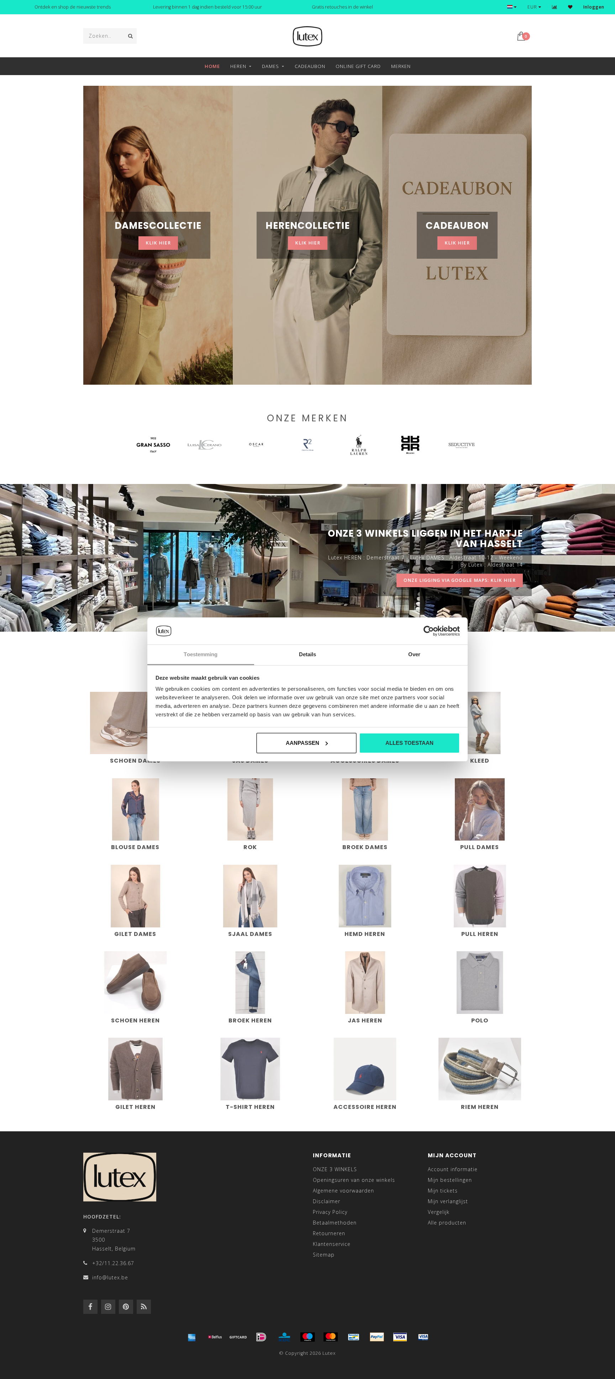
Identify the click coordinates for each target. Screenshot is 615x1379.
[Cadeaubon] (238, 1337)
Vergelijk (439, 1212)
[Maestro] (307, 1337)
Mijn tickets (443, 1190)
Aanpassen (302, 743)
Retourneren (329, 1233)
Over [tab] (414, 654)
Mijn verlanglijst (448, 1201)
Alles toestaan (409, 743)
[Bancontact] (354, 1337)
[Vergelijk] (554, 7)
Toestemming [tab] (200, 654)
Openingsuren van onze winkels (354, 1180)
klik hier (158, 243)
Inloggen (593, 7)
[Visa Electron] (423, 1337)
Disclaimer (326, 1201)
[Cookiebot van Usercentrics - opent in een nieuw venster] (429, 631)
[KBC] (284, 1337)
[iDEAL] (261, 1337)
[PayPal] (377, 1337)
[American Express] (192, 1337)
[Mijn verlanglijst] (570, 7)
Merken (401, 66)
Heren (238, 66)
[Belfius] (215, 1337)
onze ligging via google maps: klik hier (460, 580)
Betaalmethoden (335, 1222)
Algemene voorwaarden (343, 1190)
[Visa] (400, 1337)
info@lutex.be (110, 1277)
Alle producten (447, 1222)
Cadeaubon (310, 66)
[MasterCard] (331, 1337)
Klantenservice (332, 1244)
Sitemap (324, 1254)
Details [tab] (307, 654)
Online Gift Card (358, 66)
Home (212, 66)
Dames (270, 66)
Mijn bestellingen (450, 1180)
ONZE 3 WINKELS (335, 1169)
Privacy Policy (330, 1212)
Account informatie (453, 1169)
